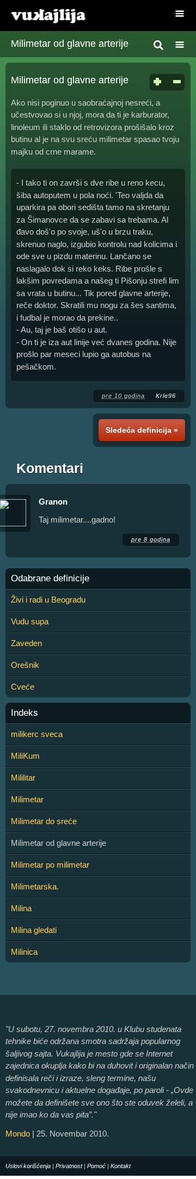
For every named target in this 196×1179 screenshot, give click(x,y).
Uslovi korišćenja (28, 1166)
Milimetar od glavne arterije (69, 43)
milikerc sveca (37, 734)
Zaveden (26, 643)
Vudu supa (29, 621)
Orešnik (25, 665)
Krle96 (166, 395)
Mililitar (23, 777)
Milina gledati (34, 930)
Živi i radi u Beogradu (48, 599)
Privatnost (69, 1166)
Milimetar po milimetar (50, 864)
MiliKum (25, 755)
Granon (53, 501)
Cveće (22, 686)
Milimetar (27, 799)
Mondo (17, 1133)
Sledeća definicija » (142, 430)
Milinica (24, 951)
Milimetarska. (35, 886)
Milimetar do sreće (44, 821)
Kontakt (121, 1166)
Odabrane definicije (50, 579)
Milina (21, 908)
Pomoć (96, 1166)
